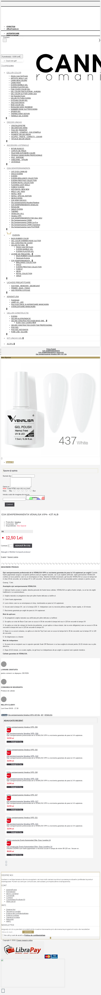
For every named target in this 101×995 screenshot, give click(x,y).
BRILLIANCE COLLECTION (26, 262)
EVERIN (14, 176)
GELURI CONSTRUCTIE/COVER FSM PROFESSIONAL (31, 325)
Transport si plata (13, 917)
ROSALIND (15, 207)
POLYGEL (15, 327)
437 (42, 715)
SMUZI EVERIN (17, 209)
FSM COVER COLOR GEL (20, 89)
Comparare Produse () (15, 899)
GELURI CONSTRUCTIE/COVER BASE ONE (28, 321)
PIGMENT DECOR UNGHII (21, 134)
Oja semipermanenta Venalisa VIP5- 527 (22, 801)
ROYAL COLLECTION (24, 273)
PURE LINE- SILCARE (19, 332)
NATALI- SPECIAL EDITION (21, 196)
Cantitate (4, 546)
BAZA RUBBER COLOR (20, 238)
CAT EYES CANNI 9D (19, 172)
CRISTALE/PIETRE (18, 126)
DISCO (18, 265)
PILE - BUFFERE (17, 157)
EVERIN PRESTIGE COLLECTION (24, 180)
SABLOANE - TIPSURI (19, 160)
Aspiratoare (15, 300)
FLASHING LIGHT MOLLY (20, 185)
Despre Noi (10, 909)
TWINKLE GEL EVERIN (19, 116)
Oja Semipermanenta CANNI (21, 220)
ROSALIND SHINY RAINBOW (22, 107)
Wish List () (11, 901)
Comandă (10, 895)
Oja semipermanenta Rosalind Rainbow (25, 203)
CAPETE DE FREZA (18, 151)
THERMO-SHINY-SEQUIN (20, 114)
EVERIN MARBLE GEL (19, 85)
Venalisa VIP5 (16, 216)
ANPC (8, 921)
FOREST (19, 269)
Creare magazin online (25, 940)
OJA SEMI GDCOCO (18, 200)
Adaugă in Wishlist (8, 552)
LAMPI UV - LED (17, 302)
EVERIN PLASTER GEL (19, 87)
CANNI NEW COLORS (19, 80)
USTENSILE (15, 162)
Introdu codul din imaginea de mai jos (16, 494)
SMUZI (18, 276)
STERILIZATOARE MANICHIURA (23, 307)
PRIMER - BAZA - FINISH (20, 288)
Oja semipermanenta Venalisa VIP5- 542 (22, 756)
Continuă (9, 504)
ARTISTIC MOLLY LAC (19, 78)
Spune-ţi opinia (13, 557)
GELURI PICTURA (18, 245)
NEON (18, 271)
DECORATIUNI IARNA (19, 128)
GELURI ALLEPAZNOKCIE (21, 318)
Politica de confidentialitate (17, 913)
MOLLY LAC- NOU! (18, 191)
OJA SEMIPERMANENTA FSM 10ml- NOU (26, 218)
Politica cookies (12, 915)
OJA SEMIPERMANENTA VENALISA (24, 205)
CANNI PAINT (16, 83)
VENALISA (48, 715)
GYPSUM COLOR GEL (19, 100)
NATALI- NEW (16, 194)
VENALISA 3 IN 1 (17, 214)
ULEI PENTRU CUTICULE (20, 290)
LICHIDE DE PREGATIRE (20, 254)
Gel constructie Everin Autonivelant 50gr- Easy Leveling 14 (29, 847)
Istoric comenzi (12, 894)
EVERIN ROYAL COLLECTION (22, 183)
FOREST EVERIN (17, 187)
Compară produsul (23, 552)
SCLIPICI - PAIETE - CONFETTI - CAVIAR (26, 137)
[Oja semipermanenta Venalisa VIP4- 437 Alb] (50, 456)
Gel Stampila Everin (18, 96)
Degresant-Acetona (23, 258)
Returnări (10, 919)
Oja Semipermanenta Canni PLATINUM (25, 227)
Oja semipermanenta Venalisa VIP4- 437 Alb (24, 715)
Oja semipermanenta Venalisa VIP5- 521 (22, 824)
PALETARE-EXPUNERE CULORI (23, 153)
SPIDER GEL (16, 111)
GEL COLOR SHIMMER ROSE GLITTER (26, 241)
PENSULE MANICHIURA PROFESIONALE (26, 155)
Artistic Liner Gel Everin (19, 76)
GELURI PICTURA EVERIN (21, 98)
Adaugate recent (13, 720)
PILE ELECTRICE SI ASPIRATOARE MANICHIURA (30, 304)
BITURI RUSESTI (17, 149)
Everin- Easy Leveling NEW (26, 323)
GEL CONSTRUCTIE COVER (22, 243)
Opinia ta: (6, 487)
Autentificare (11, 890)
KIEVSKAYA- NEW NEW (20, 189)
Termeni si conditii (13, 911)
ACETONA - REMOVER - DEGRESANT (25, 286)
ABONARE (28, 932)
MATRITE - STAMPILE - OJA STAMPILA (26, 132)
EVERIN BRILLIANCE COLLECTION (24, 178)
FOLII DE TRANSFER (19, 130)
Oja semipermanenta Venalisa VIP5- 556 (22, 733)
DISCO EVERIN (17, 174)
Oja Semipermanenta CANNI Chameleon (25, 225)
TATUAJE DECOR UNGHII (20, 139)
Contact (9, 897)
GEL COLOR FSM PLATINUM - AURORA (26, 91)
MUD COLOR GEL (17, 105)
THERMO (14, 211)
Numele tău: (7, 476)
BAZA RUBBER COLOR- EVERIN (28, 256)
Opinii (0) (10, 462)
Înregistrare (10, 892)
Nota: (5, 491)
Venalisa (18, 522)
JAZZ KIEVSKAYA (17, 103)
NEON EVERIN (16, 198)
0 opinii (3, 557)
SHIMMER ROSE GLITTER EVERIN (24, 109)
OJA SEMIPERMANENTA (20, 261)
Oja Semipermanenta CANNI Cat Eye (24, 222)
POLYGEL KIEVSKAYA (19, 330)
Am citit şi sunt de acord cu (24, 935)
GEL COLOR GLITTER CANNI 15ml (24, 94)
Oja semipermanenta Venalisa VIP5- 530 (22, 779)
